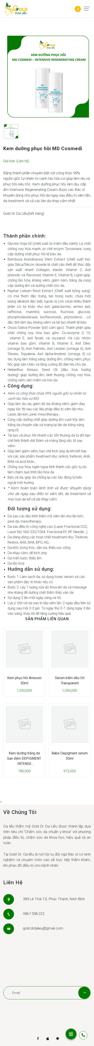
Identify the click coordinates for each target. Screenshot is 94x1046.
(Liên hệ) (22, 161)
